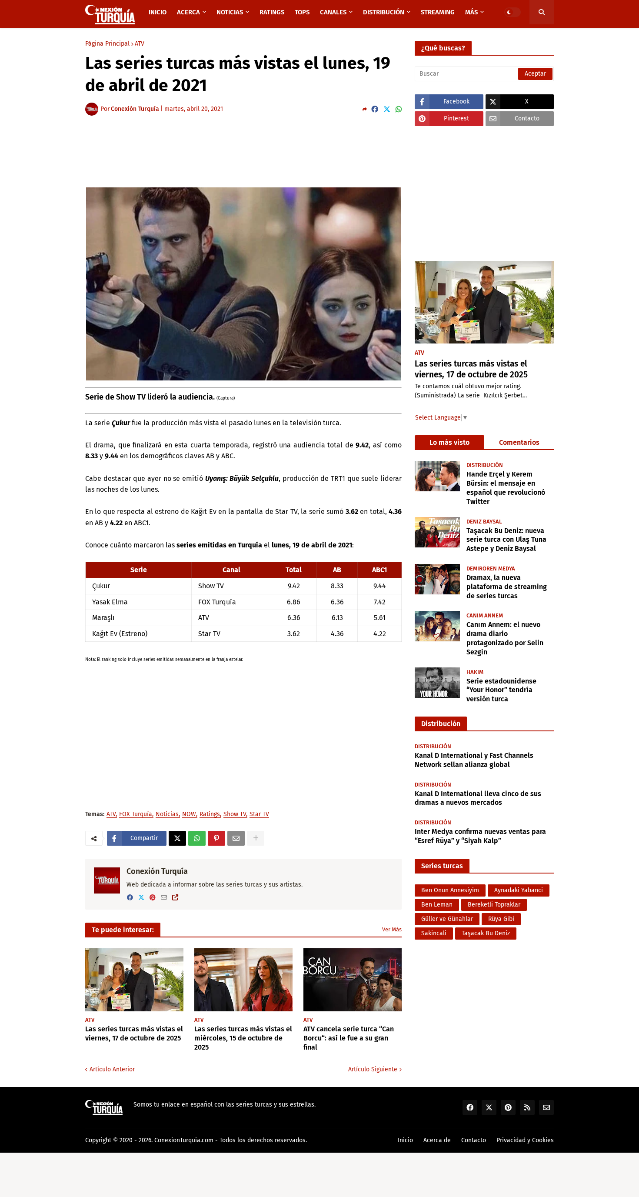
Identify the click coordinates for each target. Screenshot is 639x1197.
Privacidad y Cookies (525, 1140)
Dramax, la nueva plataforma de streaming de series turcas (506, 586)
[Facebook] (374, 109)
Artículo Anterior (112, 1069)
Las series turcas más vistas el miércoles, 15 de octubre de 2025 (243, 1038)
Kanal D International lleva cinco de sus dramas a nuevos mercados (478, 798)
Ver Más (392, 929)
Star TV (259, 814)
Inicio (405, 1140)
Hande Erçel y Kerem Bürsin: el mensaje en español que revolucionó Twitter (505, 487)
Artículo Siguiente (372, 1069)
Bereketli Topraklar (494, 904)
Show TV (234, 814)
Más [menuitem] (471, 12)
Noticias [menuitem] (229, 12)
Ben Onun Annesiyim (450, 890)
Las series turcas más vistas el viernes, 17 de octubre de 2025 (134, 1033)
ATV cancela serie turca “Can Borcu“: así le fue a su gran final (348, 1038)
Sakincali (433, 933)
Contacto (473, 1140)
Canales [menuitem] (333, 12)
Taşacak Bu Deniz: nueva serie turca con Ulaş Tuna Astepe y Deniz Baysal (506, 539)
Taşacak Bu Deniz (486, 933)
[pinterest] (153, 897)
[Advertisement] (243, 155)
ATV (139, 44)
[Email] (236, 838)
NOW (189, 814)
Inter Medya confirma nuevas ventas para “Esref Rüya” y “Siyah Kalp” (480, 836)
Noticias (167, 814)
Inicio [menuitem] (157, 12)
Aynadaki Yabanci (518, 890)
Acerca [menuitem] (188, 12)
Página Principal (107, 44)
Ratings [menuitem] (272, 12)
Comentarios (519, 442)
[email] (164, 897)
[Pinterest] (216, 838)
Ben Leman (437, 904)
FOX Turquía (135, 814)
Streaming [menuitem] (438, 12)
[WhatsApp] (399, 109)
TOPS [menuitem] (302, 12)
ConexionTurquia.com (183, 1140)
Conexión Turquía (157, 871)
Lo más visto (449, 442)
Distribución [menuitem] (383, 12)
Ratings (210, 814)
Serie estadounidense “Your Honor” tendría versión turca (501, 690)
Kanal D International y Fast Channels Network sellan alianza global (474, 760)
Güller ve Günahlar (447, 919)
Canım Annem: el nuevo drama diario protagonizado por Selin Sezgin (504, 637)
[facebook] (130, 897)
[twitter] (141, 897)
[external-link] (175, 897)
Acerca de (437, 1140)
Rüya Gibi (501, 919)
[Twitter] (386, 109)
